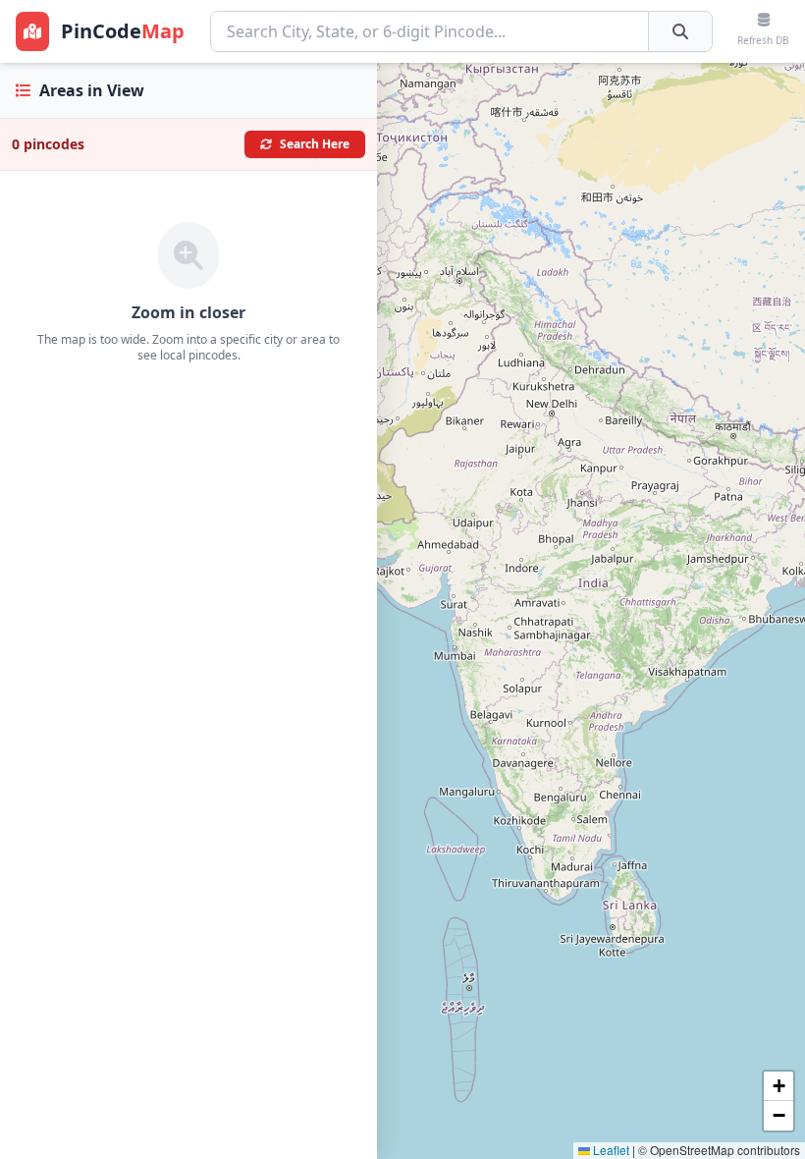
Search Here (314, 144)
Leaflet (609, 1149)
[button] (778, 1086)
